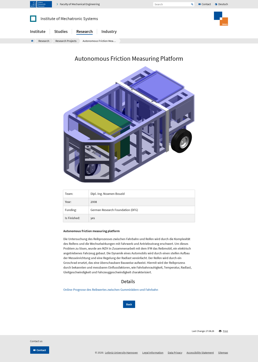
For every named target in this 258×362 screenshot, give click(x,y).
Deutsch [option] (223, 4)
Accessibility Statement (200, 352)
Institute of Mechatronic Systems (69, 19)
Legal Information (152, 352)
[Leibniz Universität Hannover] (41, 4)
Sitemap (223, 352)
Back (129, 304)
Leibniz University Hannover (121, 352)
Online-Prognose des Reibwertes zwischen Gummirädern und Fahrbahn (110, 290)
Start (192, 4)
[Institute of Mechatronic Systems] (31, 40)
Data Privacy (175, 352)
